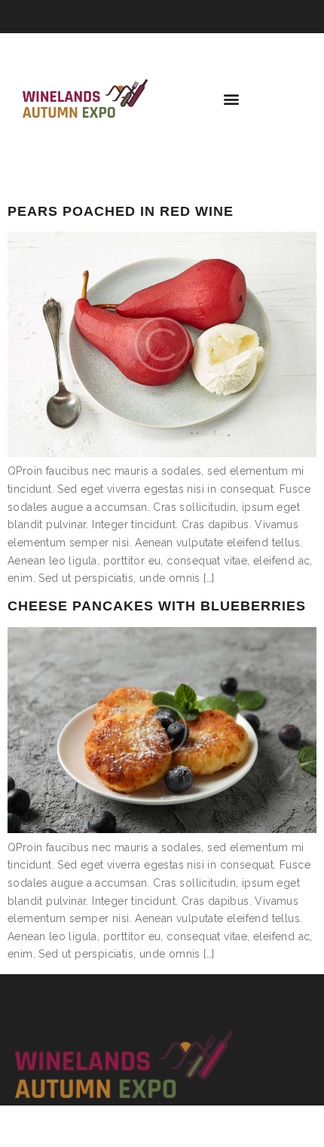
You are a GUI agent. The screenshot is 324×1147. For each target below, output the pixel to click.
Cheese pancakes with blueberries (157, 605)
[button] (231, 98)
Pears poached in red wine (121, 211)
